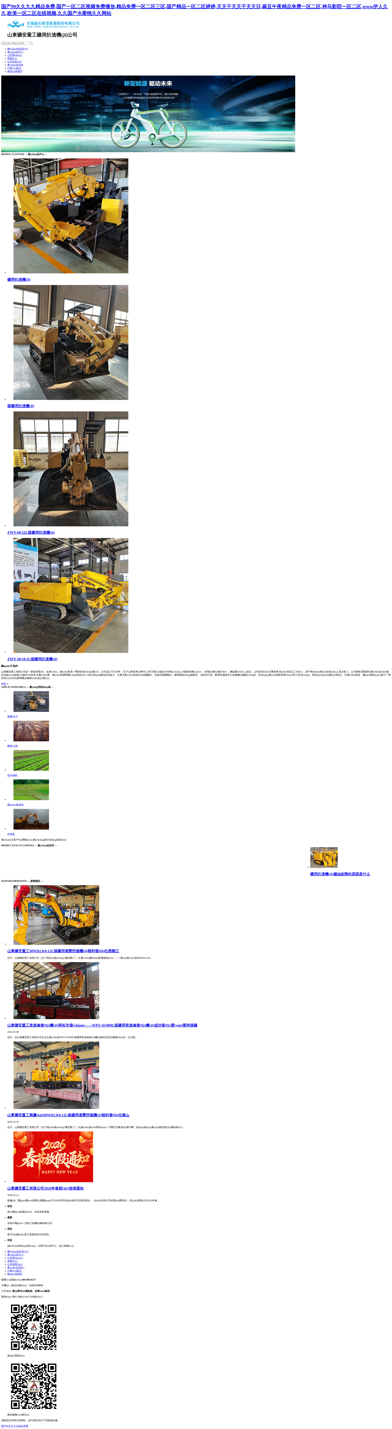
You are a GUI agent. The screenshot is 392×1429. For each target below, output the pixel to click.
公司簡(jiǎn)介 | (15, 1258)
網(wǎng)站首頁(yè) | (18, 1251)
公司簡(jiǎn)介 (14, 55)
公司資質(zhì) (14, 61)
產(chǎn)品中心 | (15, 1254)
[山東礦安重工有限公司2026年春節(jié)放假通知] (199, 1157)
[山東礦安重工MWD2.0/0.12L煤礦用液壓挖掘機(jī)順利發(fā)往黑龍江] (199, 915)
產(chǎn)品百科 (15, 65)
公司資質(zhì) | (15, 1264)
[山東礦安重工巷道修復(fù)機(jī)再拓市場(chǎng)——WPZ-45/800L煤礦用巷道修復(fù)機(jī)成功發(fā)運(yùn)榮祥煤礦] (199, 991)
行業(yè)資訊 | (14, 1270)
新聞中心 (12, 58)
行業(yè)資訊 (14, 68)
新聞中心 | (12, 1261)
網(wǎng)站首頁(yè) (17, 49)
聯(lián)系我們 (14, 71)
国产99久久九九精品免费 (14, 1426)
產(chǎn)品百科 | (15, 1267)
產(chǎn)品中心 (15, 52)
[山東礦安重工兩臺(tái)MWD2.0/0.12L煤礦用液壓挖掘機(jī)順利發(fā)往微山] (199, 1075)
